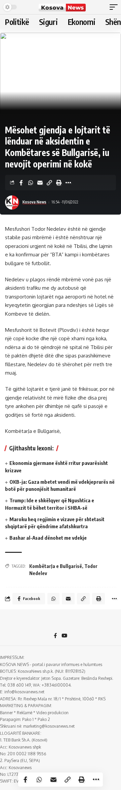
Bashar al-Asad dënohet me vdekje (48, 538)
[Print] (59, 182)
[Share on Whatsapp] (30, 182)
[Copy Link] (49, 182)
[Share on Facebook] (21, 182)
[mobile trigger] (115, 7)
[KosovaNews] (62, 7)
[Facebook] (55, 636)
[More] (68, 182)
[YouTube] (64, 636)
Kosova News (34, 201)
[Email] (40, 182)
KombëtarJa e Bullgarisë (55, 566)
